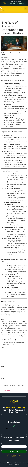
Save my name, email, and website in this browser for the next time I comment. (12, 386)
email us (5, 10)
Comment (4, 347)
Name (3, 366)
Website (3, 378)
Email (3, 372)
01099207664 (6, 8)
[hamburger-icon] (6, 429)
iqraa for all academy (15, 1)
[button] (25, 8)
